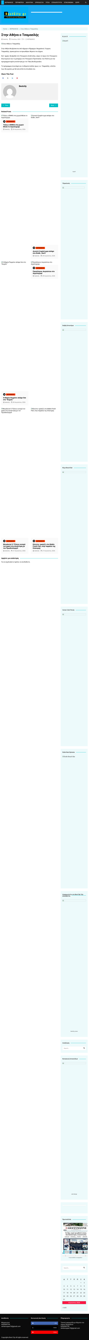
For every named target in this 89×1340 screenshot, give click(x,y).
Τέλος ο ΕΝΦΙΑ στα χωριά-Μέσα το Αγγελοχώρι (13, 126)
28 (77, 1296)
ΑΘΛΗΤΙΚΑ (29, 2)
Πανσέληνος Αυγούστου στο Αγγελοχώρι (44, 272)
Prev (6, 105)
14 (77, 1289)
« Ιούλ (64, 1307)
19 (71, 1293)
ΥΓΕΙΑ (48, 2)
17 (64, 1293)
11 (67, 1289)
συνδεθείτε (26, 562)
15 (81, 1289)
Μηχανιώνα (5, 1322)
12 (71, 1289)
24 (64, 1296)
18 (67, 1293)
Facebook (3, 78)
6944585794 (5, 1324)
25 (67, 1296)
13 (74, 1289)
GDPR (77, 2)
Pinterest (17, 78)
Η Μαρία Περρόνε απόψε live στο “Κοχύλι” (14, 399)
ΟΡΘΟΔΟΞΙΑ (39, 2)
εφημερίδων (79, 1257)
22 (81, 1293)
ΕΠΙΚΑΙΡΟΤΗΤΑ (57, 2)
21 (77, 1293)
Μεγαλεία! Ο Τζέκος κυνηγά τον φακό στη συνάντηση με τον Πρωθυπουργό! (14, 546)
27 (74, 1296)
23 (84, 1293)
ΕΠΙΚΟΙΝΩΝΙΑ (68, 2)
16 (84, 1289)
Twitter (7, 78)
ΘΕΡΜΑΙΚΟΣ (9, 2)
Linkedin (12, 78)
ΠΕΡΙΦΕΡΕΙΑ (19, 2)
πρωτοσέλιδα (73, 1257)
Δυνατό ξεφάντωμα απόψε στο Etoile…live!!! (43, 252)
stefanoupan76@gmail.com (11, 1326)
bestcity (5, 39)
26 (71, 1296)
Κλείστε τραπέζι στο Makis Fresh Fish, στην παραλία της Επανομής (44, 546)
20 (74, 1293)
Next (52, 105)
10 (64, 1289)
